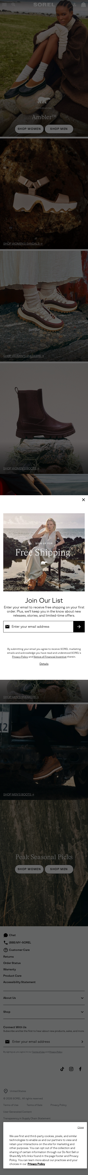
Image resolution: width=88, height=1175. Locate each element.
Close (81, 1127)
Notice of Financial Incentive (50, 657)
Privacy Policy (20, 657)
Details (44, 663)
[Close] (83, 499)
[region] (45, 1145)
